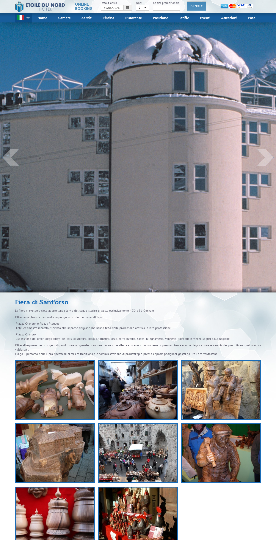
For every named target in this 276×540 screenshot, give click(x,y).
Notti (139, 3)
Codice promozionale (166, 3)
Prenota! (196, 6)
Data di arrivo (109, 3)
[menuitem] (42, 17)
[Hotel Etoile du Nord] (40, 6)
